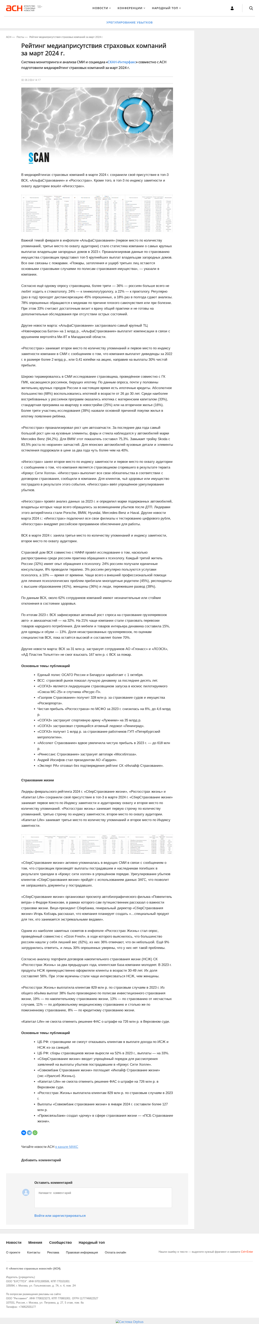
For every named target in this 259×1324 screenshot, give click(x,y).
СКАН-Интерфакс (122, 62)
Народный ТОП (165, 8)
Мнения (35, 1243)
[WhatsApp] (35, 1132)
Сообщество (60, 1243)
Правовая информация (82, 1252)
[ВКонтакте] (23, 1132)
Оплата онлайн (115, 1252)
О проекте (13, 1252)
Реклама (53, 1252)
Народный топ (92, 1243)
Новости (100, 8)
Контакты (33, 1252)
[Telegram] (29, 1132)
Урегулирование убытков (129, 22)
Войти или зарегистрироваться (60, 1215)
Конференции (130, 8)
